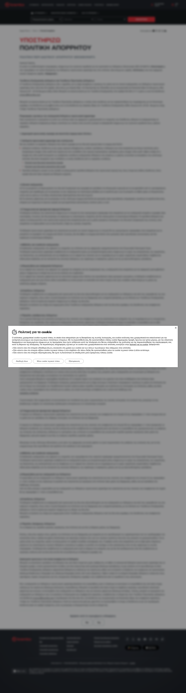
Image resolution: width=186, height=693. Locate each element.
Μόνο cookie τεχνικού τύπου (48, 361)
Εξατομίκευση (74, 361)
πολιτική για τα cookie (139, 344)
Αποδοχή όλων (22, 361)
